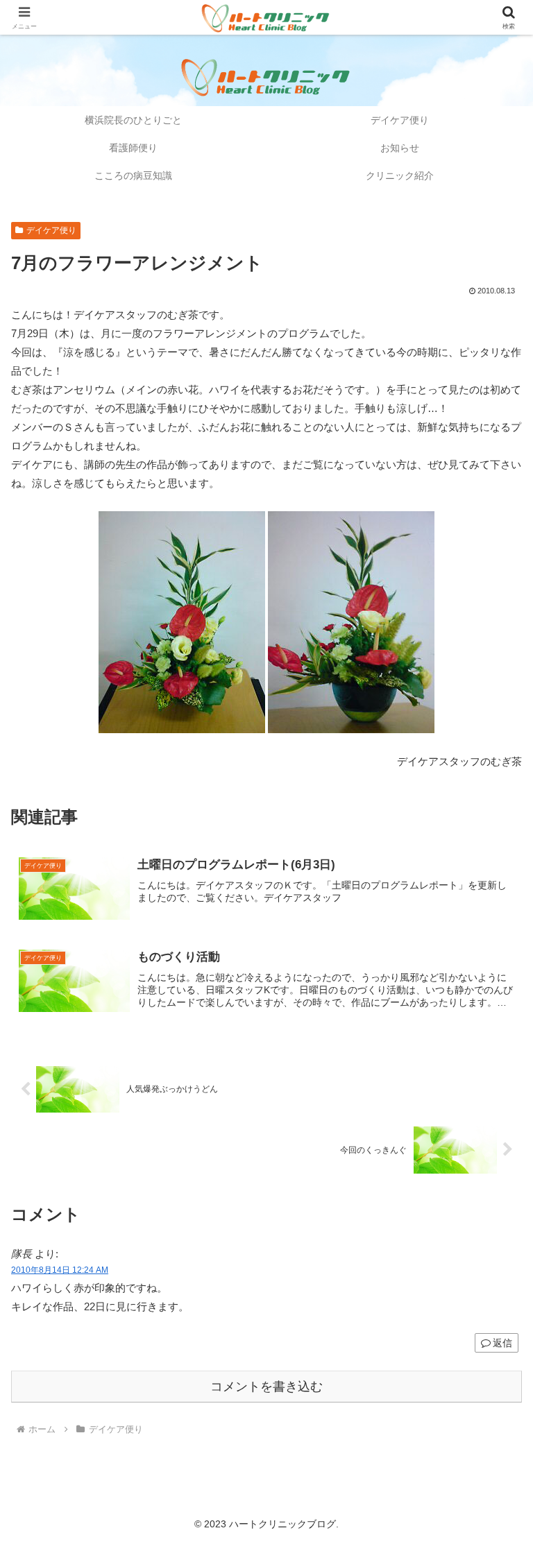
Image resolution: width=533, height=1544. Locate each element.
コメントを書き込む (266, 1386)
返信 (502, 1342)
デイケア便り (51, 230)
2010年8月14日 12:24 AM (59, 1270)
